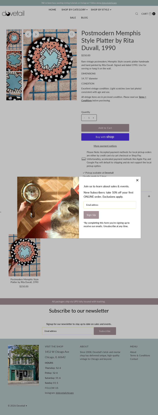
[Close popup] (137, 180)
